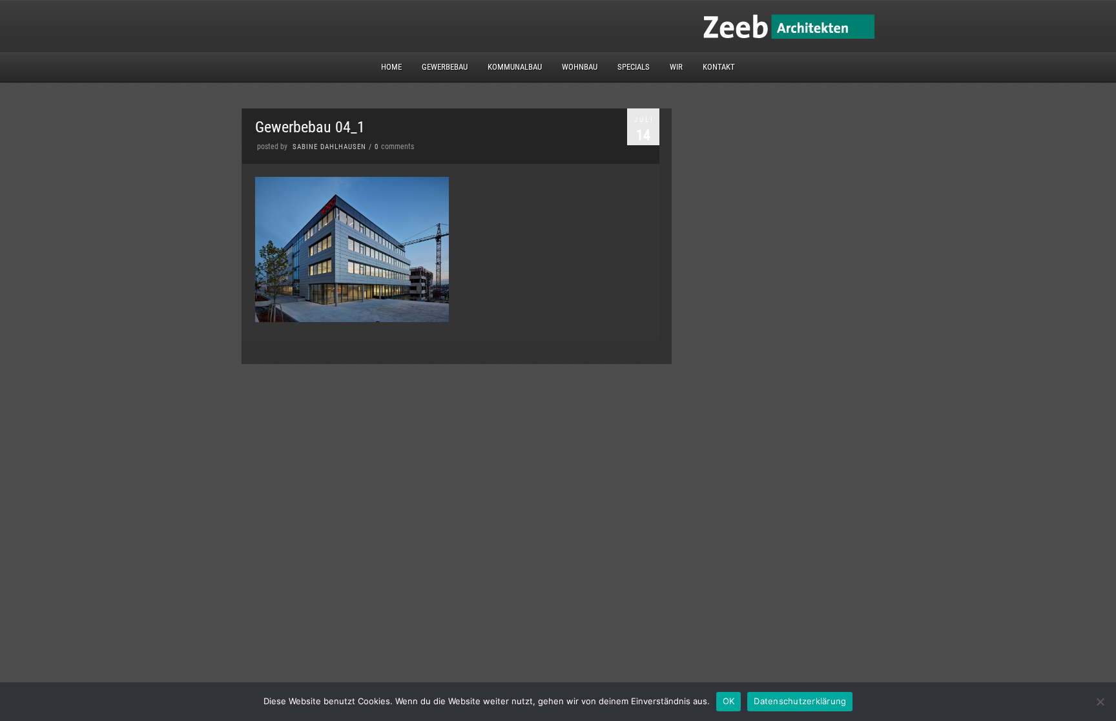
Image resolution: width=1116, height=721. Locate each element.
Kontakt (719, 67)
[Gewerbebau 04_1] (352, 319)
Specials (633, 67)
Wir (676, 67)
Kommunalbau (515, 67)
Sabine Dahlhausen (329, 147)
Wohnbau (579, 67)
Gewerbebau (445, 67)
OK (729, 701)
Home (391, 67)
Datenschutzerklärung (800, 701)
